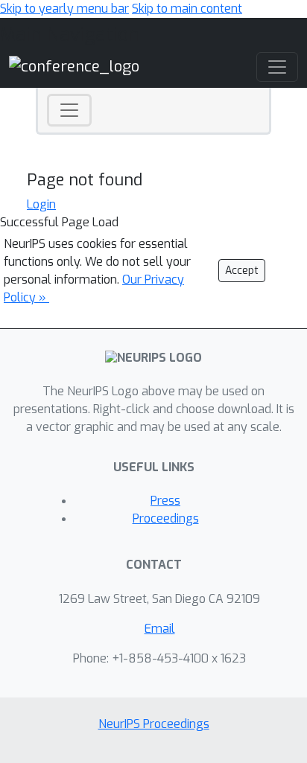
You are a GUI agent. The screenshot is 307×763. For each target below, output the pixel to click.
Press (165, 500)
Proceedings (166, 518)
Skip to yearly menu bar (64, 8)
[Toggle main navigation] (277, 67)
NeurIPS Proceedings (153, 724)
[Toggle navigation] (69, 110)
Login (41, 204)
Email (160, 628)
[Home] (74, 66)
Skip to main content (187, 8)
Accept (242, 271)
